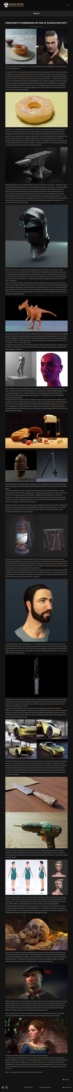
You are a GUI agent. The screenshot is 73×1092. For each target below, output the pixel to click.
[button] (65, 1079)
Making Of (36, 13)
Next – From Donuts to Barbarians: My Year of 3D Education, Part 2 (24, 1072)
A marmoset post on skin (12, 1058)
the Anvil (58, 185)
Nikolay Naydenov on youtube (54, 404)
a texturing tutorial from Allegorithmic (54, 563)
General (32, 26)
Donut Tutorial (61, 134)
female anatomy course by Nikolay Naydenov (46, 903)
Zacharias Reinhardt (50, 334)
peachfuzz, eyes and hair (38, 1058)
